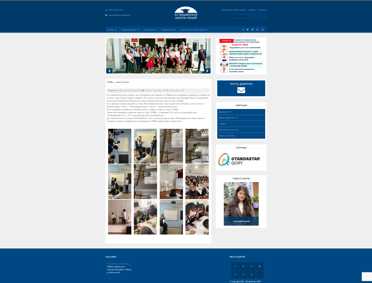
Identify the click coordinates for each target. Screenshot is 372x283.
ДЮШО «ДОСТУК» (227, 118)
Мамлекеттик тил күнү (228, 130)
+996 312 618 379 (115, 10)
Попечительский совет (193, 29)
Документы (223, 112)
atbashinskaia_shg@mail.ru (120, 15)
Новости (252, 10)
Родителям (167, 29)
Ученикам (149, 29)
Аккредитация (128, 29)
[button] (109, 70)
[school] (186, 13)
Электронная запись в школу (233, 10)
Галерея (222, 124)
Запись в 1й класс (227, 136)
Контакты (263, 10)
